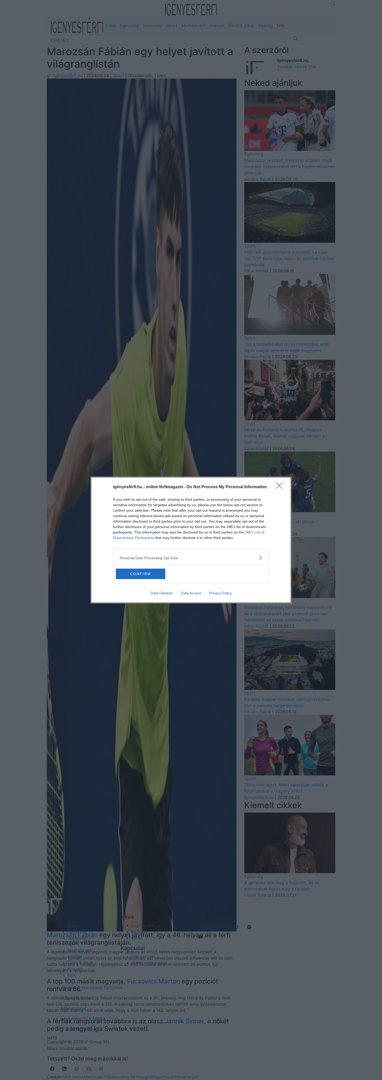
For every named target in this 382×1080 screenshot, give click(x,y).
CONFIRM (140, 574)
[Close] (281, 487)
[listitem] (191, 558)
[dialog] (191, 540)
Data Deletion (161, 593)
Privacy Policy (220, 593)
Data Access (191, 593)
